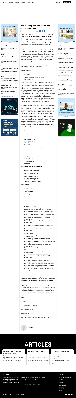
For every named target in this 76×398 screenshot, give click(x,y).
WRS (4, 2)
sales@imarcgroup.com (28, 309)
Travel (28, 2)
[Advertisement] (38, 13)
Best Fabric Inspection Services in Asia (8, 91)
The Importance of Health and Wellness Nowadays (30, 384)
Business (11, 2)
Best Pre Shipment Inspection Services (8, 96)
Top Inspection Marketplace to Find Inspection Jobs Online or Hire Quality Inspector (8, 53)
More (33, 2)
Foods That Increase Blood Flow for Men (65, 58)
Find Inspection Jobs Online (6, 93)
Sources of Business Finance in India (8, 78)
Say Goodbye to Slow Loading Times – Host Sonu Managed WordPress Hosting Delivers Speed (9, 61)
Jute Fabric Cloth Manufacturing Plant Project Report (44, 34)
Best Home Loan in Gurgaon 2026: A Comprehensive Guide (32, 379)
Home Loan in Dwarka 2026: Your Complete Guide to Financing (33, 377)
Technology (23, 2)
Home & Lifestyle (8, 353)
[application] (34, 2)
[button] (67, 2)
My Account (57, 2)
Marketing (16, 2)
